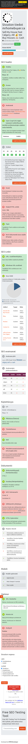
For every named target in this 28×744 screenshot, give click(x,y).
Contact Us (6, 327)
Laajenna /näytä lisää (19, 141)
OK (22, 2)
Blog (4, 316)
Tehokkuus (6, 668)
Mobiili (4, 663)
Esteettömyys (6, 670)
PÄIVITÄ (17, 44)
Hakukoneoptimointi (8, 673)
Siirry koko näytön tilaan (14, 687)
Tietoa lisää (15, 6)
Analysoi (4, 682)
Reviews (5, 321)
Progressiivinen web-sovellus (10, 675)
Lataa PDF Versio (7, 53)
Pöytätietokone (7, 661)
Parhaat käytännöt (8, 672)
